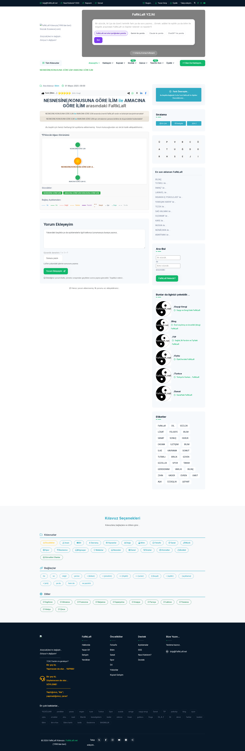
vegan (81, 712)
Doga (151, 717)
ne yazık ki (86, 583)
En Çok (164, 123)
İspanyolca (119, 602)
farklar (188, 717)
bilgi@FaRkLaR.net (50, 3)
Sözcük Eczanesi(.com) (50, 642)
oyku (44, 717)
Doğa (128, 543)
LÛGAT (161, 432)
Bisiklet (182, 550)
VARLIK (178, 469)
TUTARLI (162, 457)
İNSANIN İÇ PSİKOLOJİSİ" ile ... (169, 197)
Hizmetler (165, 550)
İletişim (85, 655)
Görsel (100, 3)
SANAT (161, 438)
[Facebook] (105, 739)
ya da (58, 583)
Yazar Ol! (86, 650)
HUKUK (185, 438)
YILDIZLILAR (47, 712)
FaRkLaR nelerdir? (167, 278)
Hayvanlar (112, 543)
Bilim (57, 86)
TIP (164, 712)
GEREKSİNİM (163, 469)
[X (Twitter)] (99, 739)
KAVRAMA (172, 450)
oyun (193, 712)
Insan (130, 717)
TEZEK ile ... (160, 206)
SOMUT (185, 450)
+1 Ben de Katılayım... (192, 63)
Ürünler (148, 550)
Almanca (66, 602)
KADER (172, 475)
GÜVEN (186, 457)
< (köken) (91, 576)
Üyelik (174, 3)
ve (54, 576)
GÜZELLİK (162, 463)
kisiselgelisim (96, 717)
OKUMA (161, 444)
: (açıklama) (186, 576)
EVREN (184, 475)
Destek (141, 660)
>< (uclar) (140, 576)
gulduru (140, 717)
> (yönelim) (107, 576)
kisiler (109, 717)
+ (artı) (45, 583)
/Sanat (177, 391)
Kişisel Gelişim (116, 675)
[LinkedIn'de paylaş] (141, 93)
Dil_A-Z (161, 717)
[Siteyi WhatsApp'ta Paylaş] (132, 739)
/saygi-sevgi (180, 307)
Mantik (83, 717)
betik (80, 723)
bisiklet (199, 717)
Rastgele (179, 123)
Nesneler (117, 550)
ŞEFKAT (185, 481)
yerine (76, 576)
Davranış (94, 543)
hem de (71, 583)
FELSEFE (173, 432)
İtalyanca (101, 602)
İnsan (66, 543)
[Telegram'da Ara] (126, 739)
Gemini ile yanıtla (138, 33)
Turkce (101, 712)
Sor (98, 40)
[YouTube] (119, 739)
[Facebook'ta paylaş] (145, 93)
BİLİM (185, 432)
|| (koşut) (154, 576)
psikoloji (174, 712)
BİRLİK (174, 457)
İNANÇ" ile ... (160, 188)
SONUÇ (173, 438)
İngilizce (48, 602)
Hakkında (86, 645)
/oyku (177, 356)
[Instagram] (112, 739)
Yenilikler (86, 660)
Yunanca (185, 602)
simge (130, 712)
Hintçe (48, 609)
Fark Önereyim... (178, 94)
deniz (178, 717)
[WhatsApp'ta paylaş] (132, 93)
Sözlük (131, 62)
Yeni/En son (155, 62)
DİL (172, 426)
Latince (168, 602)
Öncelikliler (50, 543)
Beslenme (63, 550)
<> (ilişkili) (123, 576)
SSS (140, 650)
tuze (91, 712)
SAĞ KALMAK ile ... (163, 211)
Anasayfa (93, 63)
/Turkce (178, 373)
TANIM (186, 463)
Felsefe (157, 543)
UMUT (195, 475)
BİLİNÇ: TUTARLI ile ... (161, 181)
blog (184, 712)
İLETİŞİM (174, 444)
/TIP (174, 337)
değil (64, 576)
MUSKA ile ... (161, 225)
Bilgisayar (81, 550)
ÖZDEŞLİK (172, 481)
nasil (73, 717)
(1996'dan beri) (55, 32)
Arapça (137, 602)
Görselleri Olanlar (52, 557)
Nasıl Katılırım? (144, 655)
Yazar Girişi (162, 3)
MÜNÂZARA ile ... (162, 230)
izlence (119, 717)
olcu (64, 717)
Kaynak (119, 63)
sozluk (120, 712)
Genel (133, 550)
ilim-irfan (54, 723)
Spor (47, 550)
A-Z (195, 123)
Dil (80, 543)
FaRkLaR (162, 426)
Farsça (153, 602)
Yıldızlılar (114, 670)
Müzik (187, 543)
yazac (71, 712)
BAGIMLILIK (104, 723)
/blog (173, 321)
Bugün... (148, 3)
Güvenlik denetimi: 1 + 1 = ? (56, 253)
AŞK (160, 481)
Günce (142, 63)
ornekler (54, 717)
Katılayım (107, 63)
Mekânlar (99, 550)
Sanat (172, 543)
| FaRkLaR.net (71, 740)
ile (44, 576)
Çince (62, 609)
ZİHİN (160, 475)
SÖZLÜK (184, 426)
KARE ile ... (160, 220)
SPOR (175, 463)
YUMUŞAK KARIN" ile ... (165, 202)
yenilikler (60, 712)
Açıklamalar (143, 645)
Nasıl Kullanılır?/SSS (71, 3)
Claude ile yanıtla (156, 33)
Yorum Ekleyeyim (54, 271)
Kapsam (88, 3)
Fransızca (83, 602)
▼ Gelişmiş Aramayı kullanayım (143, 53)
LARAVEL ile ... (161, 192)
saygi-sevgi (143, 712)
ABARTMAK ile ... (162, 235)
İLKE (160, 450)
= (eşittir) (170, 576)
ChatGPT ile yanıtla (176, 33)
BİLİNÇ (190, 469)
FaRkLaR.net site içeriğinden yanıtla (111, 33)
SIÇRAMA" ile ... (162, 216)
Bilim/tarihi (68, 723)
